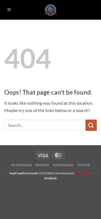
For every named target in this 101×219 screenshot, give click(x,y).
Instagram (63, 165)
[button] (9, 10)
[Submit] (91, 125)
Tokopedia (21, 165)
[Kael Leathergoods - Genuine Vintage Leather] (50, 10)
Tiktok (83, 165)
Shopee (42, 165)
